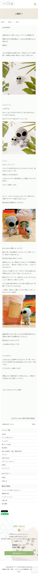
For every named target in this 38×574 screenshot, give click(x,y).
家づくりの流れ (6, 444)
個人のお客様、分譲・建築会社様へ (12, 451)
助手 (24, 418)
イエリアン (14, 418)
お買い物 (4, 500)
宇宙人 (28, 418)
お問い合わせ (6, 458)
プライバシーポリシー (8, 461)
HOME (2, 22)
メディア (4, 454)
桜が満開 (4, 503)
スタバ (20, 418)
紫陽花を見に (6, 493)
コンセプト (5, 441)
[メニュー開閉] (35, 4)
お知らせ (4, 481)
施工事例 (4, 448)
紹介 (33, 418)
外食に (34, 424)
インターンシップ (7, 497)
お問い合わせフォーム (19, 553)
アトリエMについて (7, 437)
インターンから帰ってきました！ (11, 490)
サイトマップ (6, 468)
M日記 (9, 22)
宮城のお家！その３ (8, 424)
